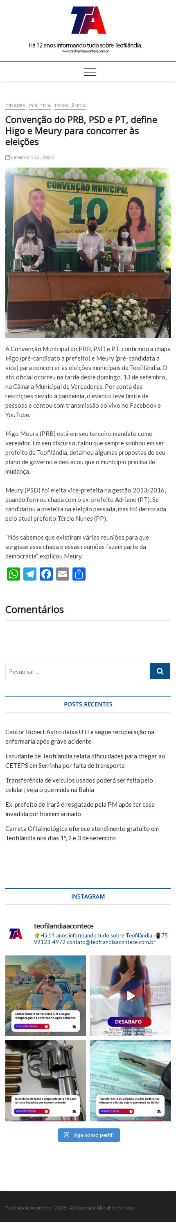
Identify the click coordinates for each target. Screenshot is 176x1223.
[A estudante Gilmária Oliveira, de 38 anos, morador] (130, 995)
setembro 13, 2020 (32, 157)
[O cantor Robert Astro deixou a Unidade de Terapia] (45, 995)
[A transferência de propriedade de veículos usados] (130, 1080)
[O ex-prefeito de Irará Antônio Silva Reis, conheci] (45, 1080)
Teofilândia (70, 105)
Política (40, 105)
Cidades (15, 105)
